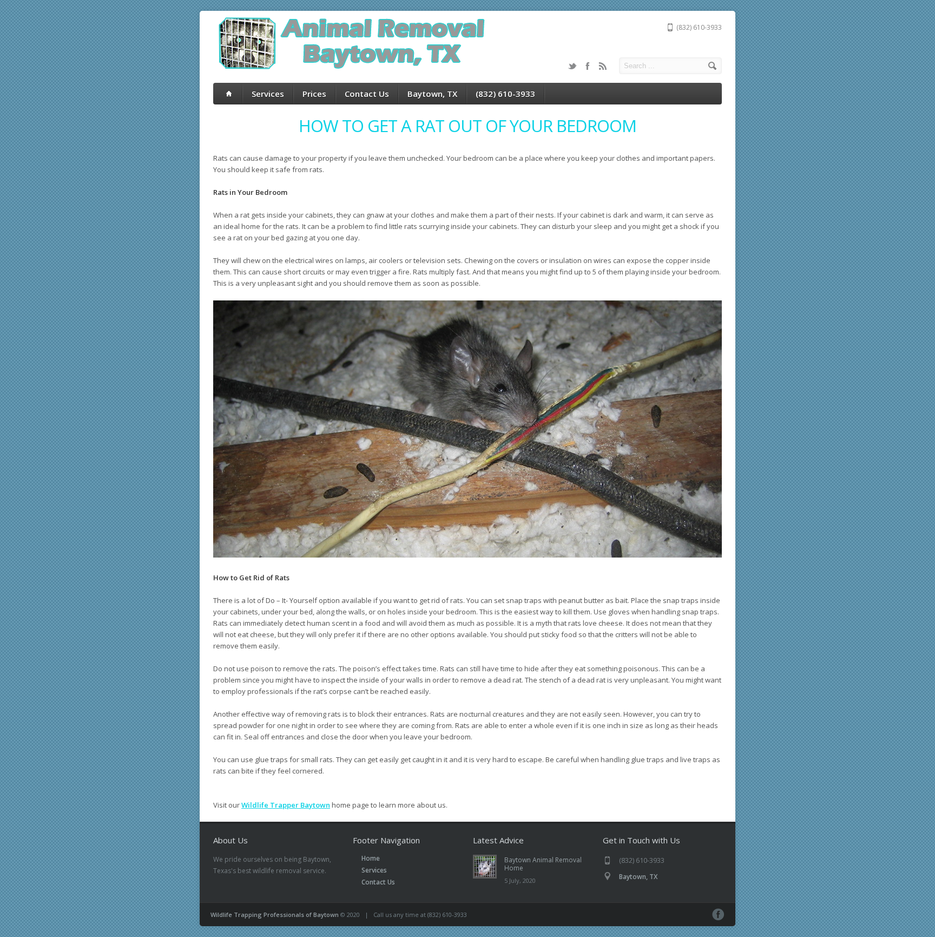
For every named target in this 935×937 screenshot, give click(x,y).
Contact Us (367, 93)
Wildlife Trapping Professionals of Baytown (274, 914)
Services (268, 93)
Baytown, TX (432, 93)
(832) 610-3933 (505, 93)
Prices (314, 93)
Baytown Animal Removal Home (543, 864)
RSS (602, 66)
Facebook (587, 66)
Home (370, 858)
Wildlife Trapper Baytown (285, 805)
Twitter (572, 66)
